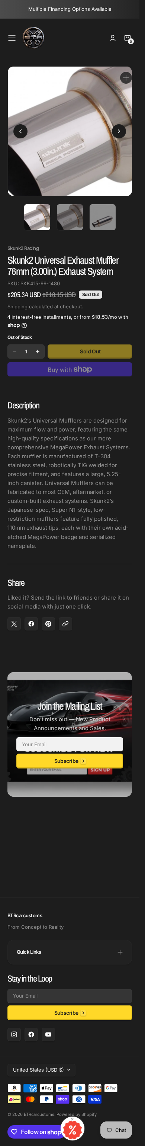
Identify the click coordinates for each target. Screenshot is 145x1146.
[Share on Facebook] (31, 618)
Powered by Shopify (77, 1114)
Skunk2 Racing (23, 242)
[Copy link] (65, 618)
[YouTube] (48, 1034)
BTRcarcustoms (39, 1114)
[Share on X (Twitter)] (14, 618)
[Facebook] (31, 1034)
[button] (11, 37)
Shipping (17, 301)
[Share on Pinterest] (48, 618)
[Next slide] (119, 129)
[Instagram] (14, 1034)
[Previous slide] (20, 129)
